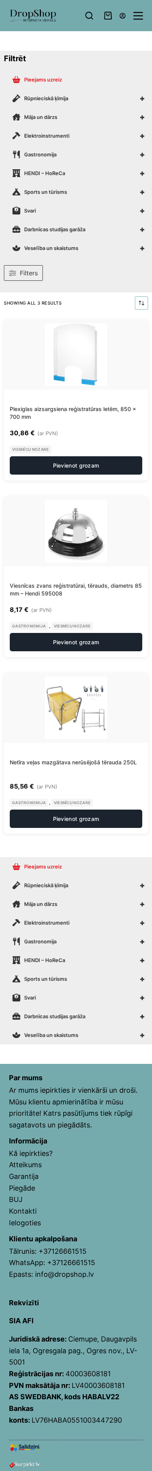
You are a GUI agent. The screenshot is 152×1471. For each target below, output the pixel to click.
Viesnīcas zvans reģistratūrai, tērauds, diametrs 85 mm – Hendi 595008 (76, 589)
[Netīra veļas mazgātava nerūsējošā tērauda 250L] (76, 708)
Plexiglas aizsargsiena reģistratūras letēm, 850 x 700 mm (73, 413)
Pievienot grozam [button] (76, 465)
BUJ (16, 1199)
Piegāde (22, 1188)
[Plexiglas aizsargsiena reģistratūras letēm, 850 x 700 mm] (76, 354)
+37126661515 (63, 1251)
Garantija (24, 1176)
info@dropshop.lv (64, 1274)
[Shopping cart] (108, 15)
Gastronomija (29, 626)
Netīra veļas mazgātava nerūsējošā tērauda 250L (73, 762)
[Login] (122, 16)
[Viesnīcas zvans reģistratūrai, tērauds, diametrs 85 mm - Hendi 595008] (76, 531)
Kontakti (23, 1211)
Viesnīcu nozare (30, 449)
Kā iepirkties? (31, 1153)
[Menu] (138, 16)
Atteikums (25, 1165)
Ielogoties (25, 1223)
